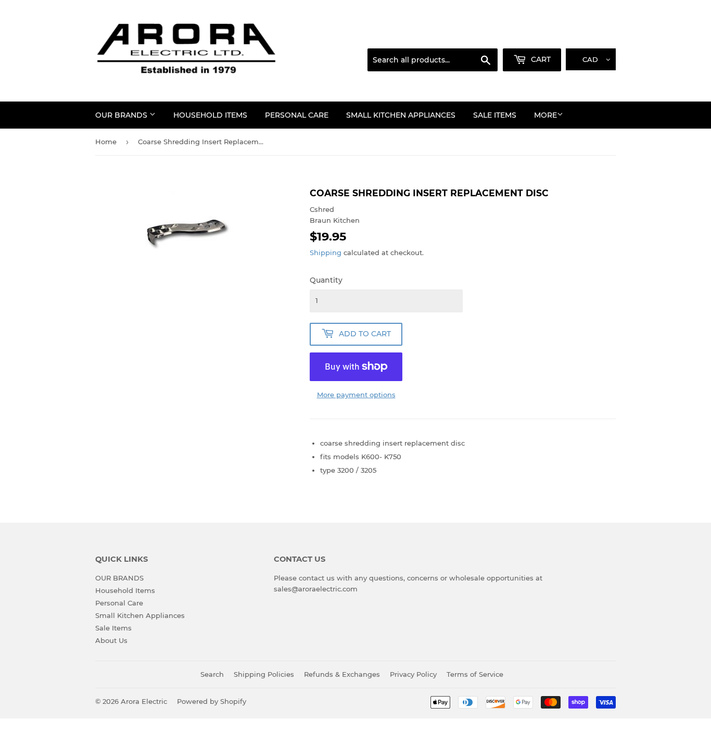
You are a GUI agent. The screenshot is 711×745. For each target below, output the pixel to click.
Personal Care (296, 115)
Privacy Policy (413, 674)
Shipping (325, 252)
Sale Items (494, 115)
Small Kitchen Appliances (400, 115)
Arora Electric (144, 701)
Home (106, 141)
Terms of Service (475, 674)
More (545, 115)
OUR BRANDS (122, 115)
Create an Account (587, 36)
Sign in (533, 36)
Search (212, 674)
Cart (540, 59)
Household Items (210, 115)
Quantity (326, 280)
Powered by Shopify (211, 701)
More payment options (356, 394)
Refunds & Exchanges (342, 674)
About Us (111, 640)
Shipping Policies (264, 674)
